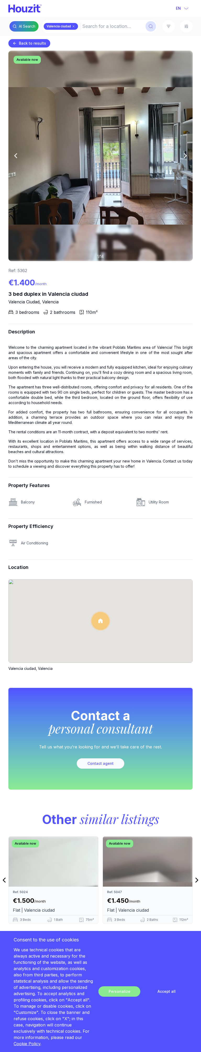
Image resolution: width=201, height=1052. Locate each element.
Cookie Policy (27, 1043)
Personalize (119, 991)
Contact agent (100, 763)
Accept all (167, 991)
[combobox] (112, 26)
